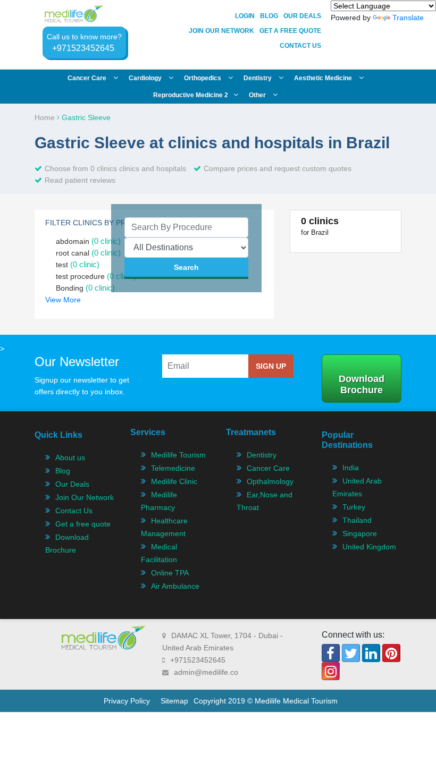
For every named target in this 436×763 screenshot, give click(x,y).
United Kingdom (369, 546)
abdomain (88, 241)
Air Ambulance (175, 586)
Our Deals (302, 16)
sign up (271, 366)
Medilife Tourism (178, 455)
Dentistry (258, 78)
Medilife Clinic (174, 481)
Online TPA (170, 573)
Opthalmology (270, 481)
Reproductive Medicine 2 (190, 95)
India (350, 467)
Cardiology (146, 78)
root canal (88, 253)
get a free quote (290, 31)
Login (245, 16)
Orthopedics (203, 78)
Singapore (359, 533)
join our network (221, 31)
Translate (408, 17)
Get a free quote (83, 524)
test (77, 264)
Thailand (357, 520)
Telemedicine (173, 468)
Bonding (85, 288)
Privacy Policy (127, 701)
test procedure (96, 276)
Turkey (353, 507)
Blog (269, 16)
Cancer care (88, 78)
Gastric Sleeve (86, 117)
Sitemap (174, 701)
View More (63, 299)
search (186, 267)
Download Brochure (361, 384)
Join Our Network (84, 497)
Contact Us (300, 45)
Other (258, 95)
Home (46, 117)
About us (70, 457)
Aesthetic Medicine (324, 78)
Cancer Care (268, 468)
